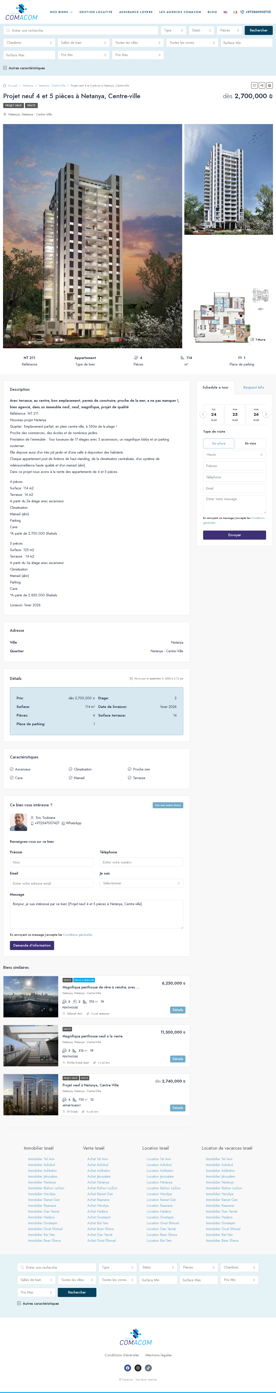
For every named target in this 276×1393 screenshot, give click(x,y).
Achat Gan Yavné (100, 1234)
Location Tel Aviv (159, 1159)
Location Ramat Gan (161, 1199)
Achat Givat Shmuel (101, 1240)
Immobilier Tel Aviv (41, 1159)
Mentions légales (158, 1355)
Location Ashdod (159, 1164)
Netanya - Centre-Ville (52, 86)
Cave (19, 777)
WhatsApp (74, 823)
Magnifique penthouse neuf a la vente (92, 1036)
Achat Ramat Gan (100, 1193)
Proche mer (141, 769)
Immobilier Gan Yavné (43, 1211)
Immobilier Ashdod (41, 1164)
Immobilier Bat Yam (41, 1234)
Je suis (105, 873)
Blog (212, 12)
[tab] (215, 387)
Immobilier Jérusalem (42, 1176)
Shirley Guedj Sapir (78, 1063)
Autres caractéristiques (26, 68)
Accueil (12, 86)
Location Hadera (159, 1211)
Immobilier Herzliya (41, 1193)
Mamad (79, 777)
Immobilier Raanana (42, 1205)
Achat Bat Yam (97, 1223)
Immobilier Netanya (42, 1182)
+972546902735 (258, 12)
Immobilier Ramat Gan (44, 1199)
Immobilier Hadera (41, 1217)
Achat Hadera (97, 1211)
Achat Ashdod (97, 1164)
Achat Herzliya (98, 1205)
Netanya (28, 86)
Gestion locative (96, 12)
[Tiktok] (148, 1368)
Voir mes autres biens (168, 805)
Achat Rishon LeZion (102, 1188)
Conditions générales (77, 935)
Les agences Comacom (180, 12)
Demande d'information (32, 945)
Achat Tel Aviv (97, 1159)
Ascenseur (23, 769)
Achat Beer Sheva (100, 1228)
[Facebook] (127, 1368)
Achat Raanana (98, 1199)
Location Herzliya (159, 1193)
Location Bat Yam (159, 1240)
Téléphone (108, 852)
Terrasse (139, 777)
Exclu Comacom (84, 980)
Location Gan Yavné (161, 1228)
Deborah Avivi (74, 1014)
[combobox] (174, 30)
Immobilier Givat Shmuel (45, 1228)
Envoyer (234, 535)
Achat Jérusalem (99, 1176)
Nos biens (59, 12)
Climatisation (83, 769)
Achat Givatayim (99, 1217)
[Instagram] (138, 1368)
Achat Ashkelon (98, 1170)
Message (17, 894)
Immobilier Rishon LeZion (46, 1188)
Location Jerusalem (160, 1176)
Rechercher (259, 30)
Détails (177, 1009)
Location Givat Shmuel (163, 1223)
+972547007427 (47, 823)
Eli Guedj (72, 1112)
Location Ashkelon (160, 1170)
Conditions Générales (122, 1355)
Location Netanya (159, 1182)
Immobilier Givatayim (42, 1223)
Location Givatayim (160, 1217)
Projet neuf (13, 105)
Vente (31, 105)
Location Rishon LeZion (164, 1188)
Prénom (16, 852)
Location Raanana (159, 1205)
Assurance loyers (136, 12)
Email (14, 873)
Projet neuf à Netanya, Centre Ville (91, 1085)
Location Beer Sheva (162, 1234)
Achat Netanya (98, 1182)
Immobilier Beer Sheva (44, 1240)
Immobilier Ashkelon (42, 1170)
